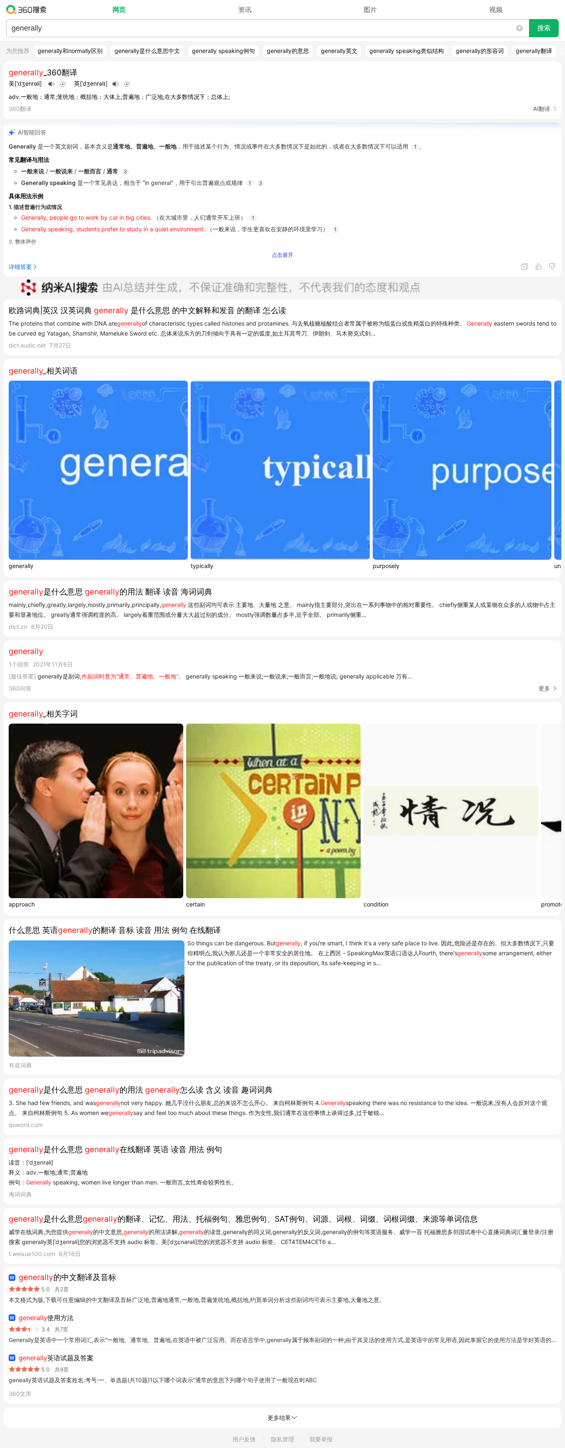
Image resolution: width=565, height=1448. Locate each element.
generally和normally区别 (70, 50)
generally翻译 (534, 50)
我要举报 (321, 1439)
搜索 (544, 27)
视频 (496, 9)
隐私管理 (282, 1439)
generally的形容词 (480, 50)
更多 (544, 688)
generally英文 (339, 50)
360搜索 (28, 9)
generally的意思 (288, 50)
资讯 (244, 9)
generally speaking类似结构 (406, 50)
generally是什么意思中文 (147, 50)
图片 (370, 9)
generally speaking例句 (223, 50)
